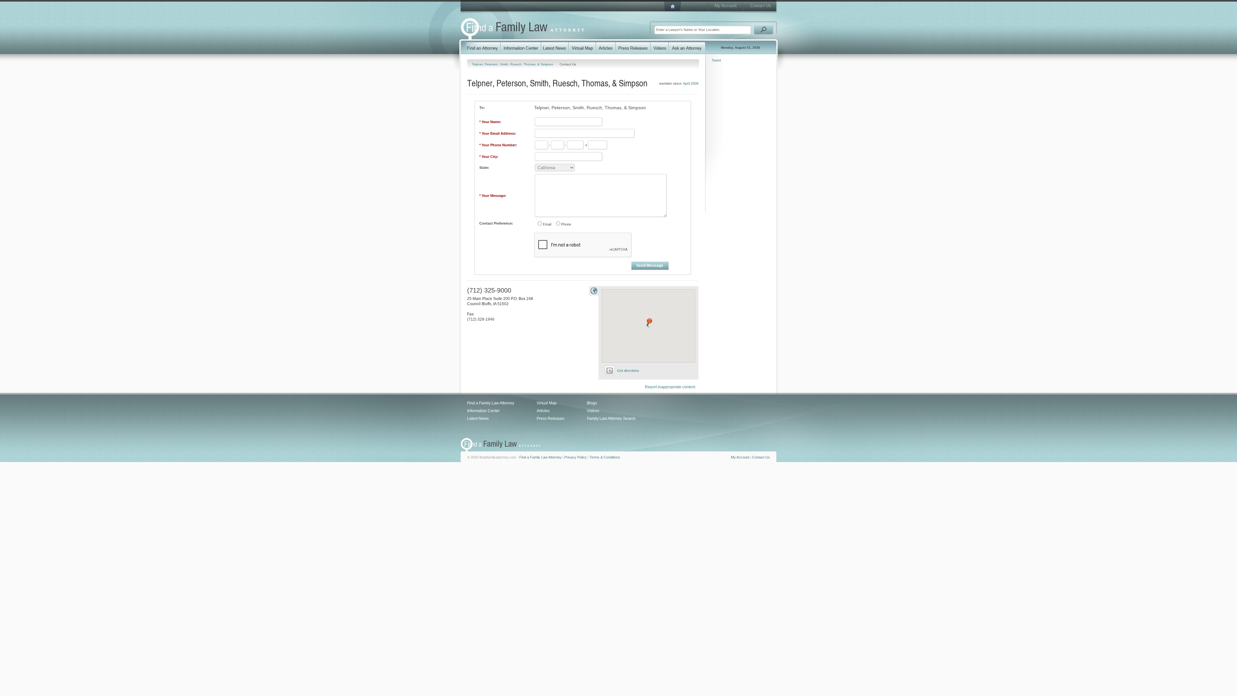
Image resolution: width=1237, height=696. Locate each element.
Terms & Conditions (605, 457)
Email (547, 224)
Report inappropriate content (670, 387)
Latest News (478, 418)
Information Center (483, 411)
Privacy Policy (575, 457)
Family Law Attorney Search (611, 418)
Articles (543, 411)
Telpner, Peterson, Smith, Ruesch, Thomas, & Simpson (513, 64)
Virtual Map (547, 403)
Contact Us (760, 5)
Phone (566, 224)
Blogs (592, 403)
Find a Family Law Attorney (490, 403)
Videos (593, 411)
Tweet (716, 60)
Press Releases (550, 418)
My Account (725, 5)
